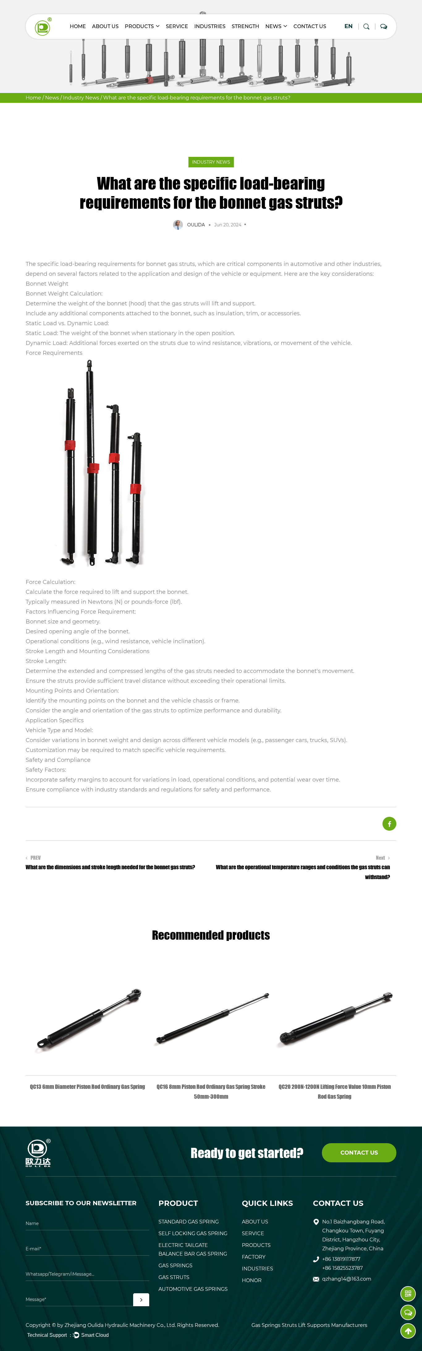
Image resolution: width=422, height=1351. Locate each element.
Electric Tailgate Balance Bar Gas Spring (192, 1249)
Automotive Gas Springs (193, 1289)
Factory (253, 1257)
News (273, 26)
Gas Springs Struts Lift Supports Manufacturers (309, 1325)
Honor (252, 1280)
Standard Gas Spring (188, 1222)
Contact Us (309, 26)
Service (177, 26)
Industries (210, 26)
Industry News (81, 98)
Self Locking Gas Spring (192, 1233)
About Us (105, 26)
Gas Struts (173, 1277)
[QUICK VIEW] (87, 1014)
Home (78, 26)
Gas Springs (175, 1266)
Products (139, 26)
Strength (245, 26)
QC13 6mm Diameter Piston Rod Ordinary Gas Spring (87, 1086)
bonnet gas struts (170, 264)
